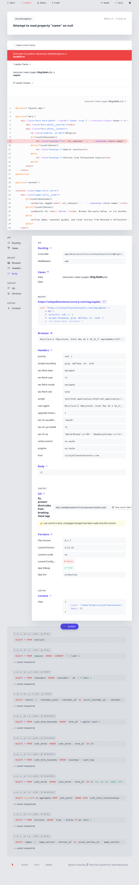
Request (11, 258)
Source (24, 865)
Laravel (48, 865)
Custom (11, 303)
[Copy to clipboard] (122, 254)
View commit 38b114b (124, 507)
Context (11, 283)
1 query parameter (25, 662)
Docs (36, 865)
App (9, 238)
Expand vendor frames (25, 45)
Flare (91, 864)
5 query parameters (25, 804)
